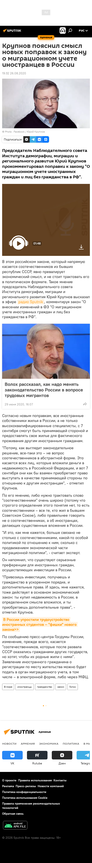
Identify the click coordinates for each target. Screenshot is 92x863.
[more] (85, 404)
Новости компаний (51, 786)
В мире (8, 686)
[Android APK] (15, 826)
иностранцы (24, 686)
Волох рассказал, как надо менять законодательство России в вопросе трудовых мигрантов (44, 389)
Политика (71, 743)
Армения (28, 743)
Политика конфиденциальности (24, 792)
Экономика (48, 743)
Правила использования (35, 780)
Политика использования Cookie (24, 798)
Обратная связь (13, 814)
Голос (72, 686)
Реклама (8, 786)
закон (60, 686)
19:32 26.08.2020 (14, 73)
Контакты (60, 780)
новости (9, 743)
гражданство (44, 686)
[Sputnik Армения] (13, 32)
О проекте (9, 780)
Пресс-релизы (26, 786)
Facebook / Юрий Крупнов (29, 131)
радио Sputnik (30, 301)
